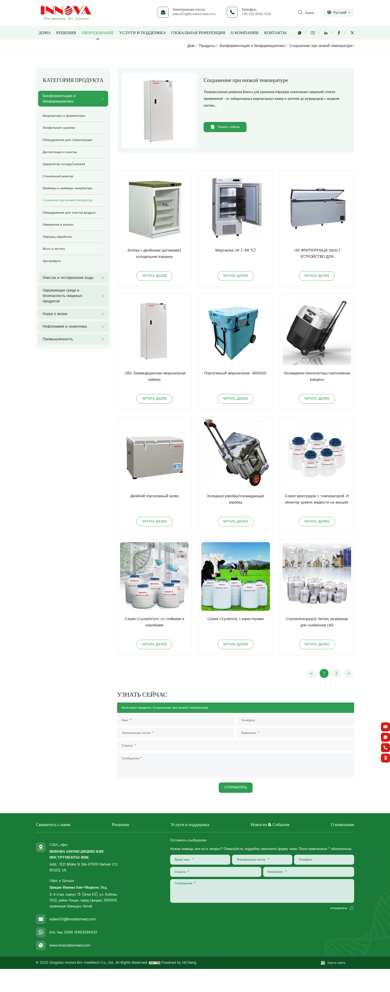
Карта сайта (336, 962)
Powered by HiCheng (178, 962)
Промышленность (58, 339)
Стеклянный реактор (58, 176)
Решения (66, 33)
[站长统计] (154, 962)
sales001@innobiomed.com (194, 14)
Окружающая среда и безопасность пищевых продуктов (62, 296)
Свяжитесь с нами (53, 825)
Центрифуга (52, 261)
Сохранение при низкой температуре (321, 46)
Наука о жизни (55, 314)
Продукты (207, 46)
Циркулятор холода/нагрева (64, 164)
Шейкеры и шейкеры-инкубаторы (68, 188)
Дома (45, 33)
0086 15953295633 (80, 932)
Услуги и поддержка (142, 33)
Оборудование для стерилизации (67, 140)
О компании (245, 33)
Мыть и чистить (54, 248)
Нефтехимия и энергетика (65, 326)
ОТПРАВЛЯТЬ (235, 787)
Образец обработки (57, 236)
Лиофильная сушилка (59, 127)
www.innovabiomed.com (69, 945)
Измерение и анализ (58, 224)
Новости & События (270, 825)
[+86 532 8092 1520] (385, 747)
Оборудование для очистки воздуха (69, 212)
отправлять (338, 908)
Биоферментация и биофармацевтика (252, 46)
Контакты (275, 33)
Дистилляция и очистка (60, 152)
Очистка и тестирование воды (68, 277)
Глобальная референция (198, 33)
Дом (190, 46)
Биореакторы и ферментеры (64, 115)
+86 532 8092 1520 (256, 14)
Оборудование (97, 33)
